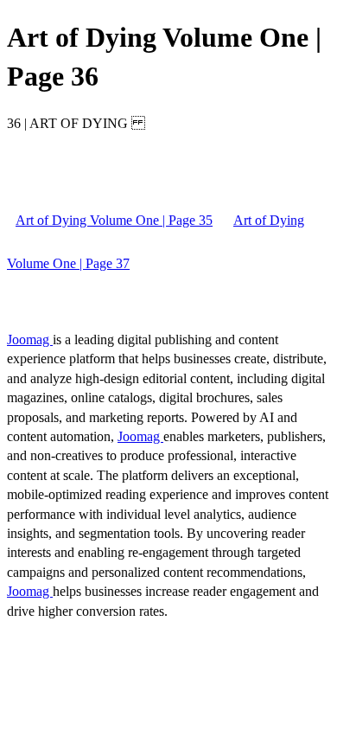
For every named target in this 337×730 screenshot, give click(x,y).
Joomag (30, 339)
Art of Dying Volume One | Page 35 (114, 220)
